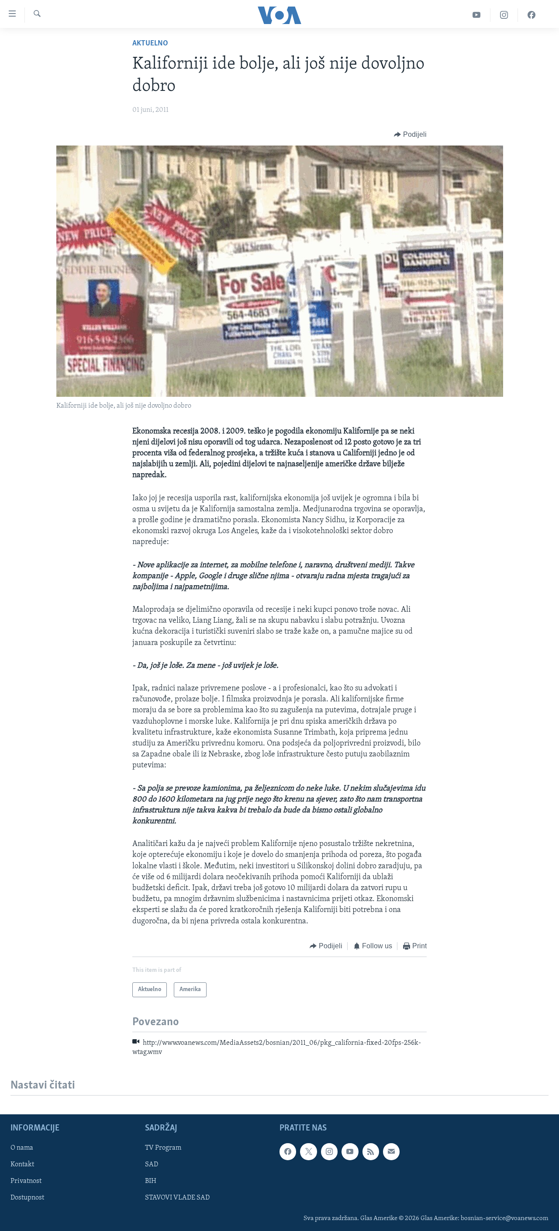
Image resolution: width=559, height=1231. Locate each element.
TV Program (163, 1147)
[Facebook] (531, 15)
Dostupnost (27, 1197)
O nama (21, 1147)
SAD (151, 1164)
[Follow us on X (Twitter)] (308, 1151)
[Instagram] (504, 15)
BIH (150, 1181)
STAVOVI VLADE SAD (177, 1197)
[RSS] (370, 1151)
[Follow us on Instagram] (329, 1151)
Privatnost (25, 1181)
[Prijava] (391, 1151)
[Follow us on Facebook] (288, 1151)
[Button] (410, 134)
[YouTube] (476, 15)
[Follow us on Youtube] (350, 1151)
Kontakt (22, 1164)
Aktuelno (150, 44)
